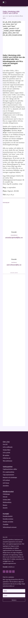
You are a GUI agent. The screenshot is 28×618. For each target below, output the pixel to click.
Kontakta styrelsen (8, 519)
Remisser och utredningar (10, 477)
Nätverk (5, 497)
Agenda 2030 (12, 16)
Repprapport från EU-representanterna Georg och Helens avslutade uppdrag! (12, 297)
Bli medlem (6, 455)
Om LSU (5, 444)
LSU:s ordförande (7, 447)
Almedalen (6, 486)
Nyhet (4, 18)
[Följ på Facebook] (4, 571)
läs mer (6, 320)
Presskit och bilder (8, 522)
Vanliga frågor (6, 450)
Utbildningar (6, 494)
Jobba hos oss (6, 458)
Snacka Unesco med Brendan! (11, 344)
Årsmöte (5, 508)
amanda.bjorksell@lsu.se (14, 237)
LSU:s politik (6, 452)
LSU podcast (6, 480)
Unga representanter (8, 475)
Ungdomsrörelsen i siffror (10, 469)
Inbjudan (17, 16)
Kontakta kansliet (8, 516)
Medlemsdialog (7, 502)
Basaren (5, 505)
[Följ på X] (7, 571)
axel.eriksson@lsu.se (14, 265)
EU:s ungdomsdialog (8, 472)
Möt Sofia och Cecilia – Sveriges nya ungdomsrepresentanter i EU (13, 388)
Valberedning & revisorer (9, 527)
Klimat (21, 16)
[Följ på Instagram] (13, 571)
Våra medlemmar (7, 461)
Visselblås (5, 524)
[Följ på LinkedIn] (10, 571)
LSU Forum (6, 483)
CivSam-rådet (6, 499)
